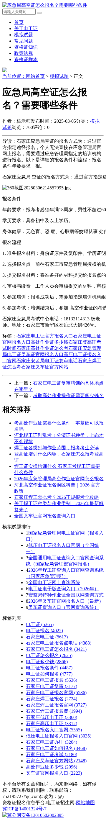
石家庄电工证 (47, 636)
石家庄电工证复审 (51, 686)
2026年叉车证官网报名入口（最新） (66, 601)
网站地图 (85, 802)
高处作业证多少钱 (49, 342)
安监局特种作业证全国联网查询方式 (66, 594)
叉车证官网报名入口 (42, 354)
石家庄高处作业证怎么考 (42, 348)
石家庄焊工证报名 (51, 698)
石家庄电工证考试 (51, 754)
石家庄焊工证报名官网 (56, 704)
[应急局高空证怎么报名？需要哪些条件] (44, 5)
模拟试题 (23, 34)
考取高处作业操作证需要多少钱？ (68, 395)
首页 (19, 22)
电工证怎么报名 (49, 655)
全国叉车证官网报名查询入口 (44, 515)
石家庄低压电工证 (51, 717)
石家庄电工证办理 (51, 742)
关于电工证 (26, 28)
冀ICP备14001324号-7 (24, 808)
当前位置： (14, 76)
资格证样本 (26, 59)
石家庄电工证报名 (51, 680)
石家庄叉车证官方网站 (44, 366)
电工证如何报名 (49, 673)
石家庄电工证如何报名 (56, 748)
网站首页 (35, 76)
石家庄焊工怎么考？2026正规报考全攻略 (56, 497)
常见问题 (23, 40)
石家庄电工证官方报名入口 (44, 335)
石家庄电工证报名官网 (56, 692)
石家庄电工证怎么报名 (56, 649)
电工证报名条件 (49, 667)
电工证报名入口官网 (54, 729)
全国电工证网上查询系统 (54, 582)
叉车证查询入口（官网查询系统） (63, 607)
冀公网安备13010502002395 (35, 815)
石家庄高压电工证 (51, 723)
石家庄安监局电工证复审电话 (47, 360)
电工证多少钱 (47, 661)
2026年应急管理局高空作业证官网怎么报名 (59, 478)
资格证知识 (26, 47)
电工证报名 (44, 630)
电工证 (40, 624)
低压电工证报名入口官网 (58, 735)
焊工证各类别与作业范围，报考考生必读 (56, 447)
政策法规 (23, 53)
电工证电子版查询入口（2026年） (63, 588)
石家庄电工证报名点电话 (58, 642)
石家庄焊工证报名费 (54, 711)
